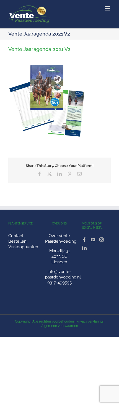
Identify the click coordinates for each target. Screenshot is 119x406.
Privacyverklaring (89, 321)
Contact (15, 235)
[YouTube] (93, 239)
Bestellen (17, 241)
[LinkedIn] (84, 248)
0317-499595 (59, 282)
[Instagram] (101, 239)
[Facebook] (84, 239)
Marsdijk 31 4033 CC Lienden (59, 256)
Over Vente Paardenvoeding (60, 238)
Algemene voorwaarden (59, 326)
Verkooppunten (23, 246)
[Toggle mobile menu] (108, 8)
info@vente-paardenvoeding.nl (63, 274)
